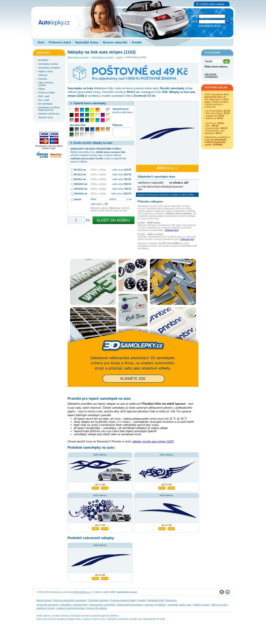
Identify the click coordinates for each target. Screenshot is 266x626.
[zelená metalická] (71, 134)
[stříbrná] (108, 109)
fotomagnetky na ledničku (102, 604)
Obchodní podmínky (98, 600)
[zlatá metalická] (102, 129)
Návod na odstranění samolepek (69, 600)
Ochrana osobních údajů (123, 600)
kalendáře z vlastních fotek (74, 604)
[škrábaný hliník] (82, 134)
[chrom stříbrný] (92, 134)
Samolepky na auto (78, 57)
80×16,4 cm (80, 179)
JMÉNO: (194, 16)
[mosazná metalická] (108, 129)
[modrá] (82, 115)
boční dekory (100, 454)
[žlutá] (92, 115)
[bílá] (71, 109)
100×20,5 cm (80, 184)
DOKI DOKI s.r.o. (82, 592)
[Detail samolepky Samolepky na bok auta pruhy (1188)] (95, 487)
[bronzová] (108, 120)
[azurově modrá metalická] (92, 129)
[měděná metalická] (97, 129)
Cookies (141, 600)
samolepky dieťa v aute (179, 604)
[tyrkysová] (97, 120)
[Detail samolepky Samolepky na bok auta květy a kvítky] (95, 528)
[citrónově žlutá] (92, 109)
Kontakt (137, 42)
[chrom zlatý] (87, 134)
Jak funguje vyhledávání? (211, 75)
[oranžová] (97, 109)
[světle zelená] (87, 109)
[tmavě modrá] (82, 120)
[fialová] (102, 115)
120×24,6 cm (80, 189)
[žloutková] (92, 120)
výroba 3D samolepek (47, 604)
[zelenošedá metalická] (76, 134)
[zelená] (87, 115)
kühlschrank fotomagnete (130, 604)
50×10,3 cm (80, 169)
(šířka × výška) (98, 169)
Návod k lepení (44, 600)
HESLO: (194, 21)
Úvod (41, 42)
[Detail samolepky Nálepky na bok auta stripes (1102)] (95, 578)
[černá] (71, 115)
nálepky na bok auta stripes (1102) (153, 441)
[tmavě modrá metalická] (87, 129)
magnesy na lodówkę (155, 604)
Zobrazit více (171, 230)
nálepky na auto (201, 604)
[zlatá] (108, 115)
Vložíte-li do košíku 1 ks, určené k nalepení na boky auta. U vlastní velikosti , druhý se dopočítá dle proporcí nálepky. (98, 155)
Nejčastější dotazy (87, 42)
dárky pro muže (219, 604)
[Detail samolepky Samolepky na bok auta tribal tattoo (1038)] (162, 487)
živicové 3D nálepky (97, 608)
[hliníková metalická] (82, 129)
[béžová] (97, 115)
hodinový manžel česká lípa (71, 608)
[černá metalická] (71, 129)
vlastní (77, 199)
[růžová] (102, 120)
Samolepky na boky (102, 57)
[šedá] (71, 120)
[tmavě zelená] (87, 120)
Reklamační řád (156, 600)
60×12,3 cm (80, 174)
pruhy (119, 57)
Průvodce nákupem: (150, 201)
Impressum (171, 600)
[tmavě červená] (76, 120)
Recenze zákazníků (115, 42)
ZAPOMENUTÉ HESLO (209, 25)
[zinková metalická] (76, 129)
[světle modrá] (82, 109)
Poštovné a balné (60, 42)
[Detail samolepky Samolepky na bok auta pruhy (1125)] (162, 528)
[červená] (76, 115)
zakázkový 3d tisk (45, 608)
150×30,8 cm (80, 193)
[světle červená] (76, 109)
